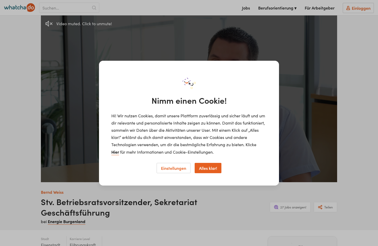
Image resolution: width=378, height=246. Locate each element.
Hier (115, 152)
